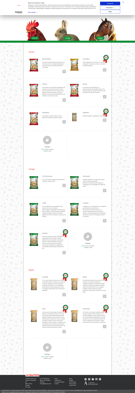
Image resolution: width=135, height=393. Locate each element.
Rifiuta (110, 11)
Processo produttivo (59, 382)
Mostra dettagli (32, 12)
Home (56, 378)
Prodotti (71, 380)
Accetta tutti (110, 3)
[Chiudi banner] (123, 2)
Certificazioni (58, 380)
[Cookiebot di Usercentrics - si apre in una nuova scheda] (19, 12)
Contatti (56, 383)
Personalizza (109, 7)
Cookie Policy (72, 385)
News (70, 378)
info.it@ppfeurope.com (45, 383)
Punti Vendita (72, 382)
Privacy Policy (72, 383)
